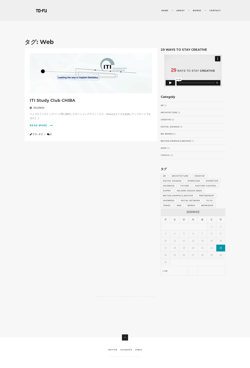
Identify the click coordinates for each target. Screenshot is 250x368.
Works (197, 10)
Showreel (169, 201)
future (184, 186)
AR (162, 105)
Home (164, 10)
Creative (166, 120)
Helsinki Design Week (189, 191)
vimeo (138, 350)
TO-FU (209, 201)
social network (190, 201)
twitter (112, 350)
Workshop (207, 205)
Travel (167, 205)
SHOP (164, 148)
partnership (206, 196)
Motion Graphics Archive (176, 141)
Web (179, 205)
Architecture (169, 112)
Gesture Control (205, 186)
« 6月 (165, 271)
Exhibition (212, 181)
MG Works (167, 134)
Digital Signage (170, 127)
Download (194, 181)
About (181, 10)
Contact (215, 10)
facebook (168, 186)
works (191, 205)
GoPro (167, 191)
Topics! (165, 155)
